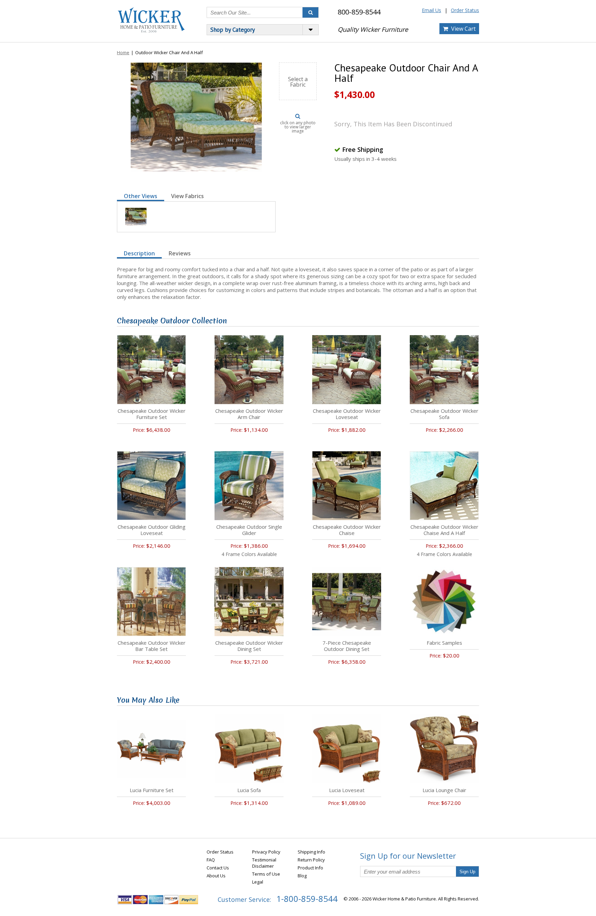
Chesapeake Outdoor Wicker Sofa (444, 413)
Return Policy (311, 860)
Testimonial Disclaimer (264, 863)
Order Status (465, 10)
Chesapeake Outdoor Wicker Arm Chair (249, 413)
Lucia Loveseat (347, 790)
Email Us (431, 10)
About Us (216, 876)
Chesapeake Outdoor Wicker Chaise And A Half (444, 529)
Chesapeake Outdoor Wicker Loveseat (347, 413)
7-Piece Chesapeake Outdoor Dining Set (346, 645)
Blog (302, 876)
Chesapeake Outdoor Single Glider (249, 529)
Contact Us (218, 868)
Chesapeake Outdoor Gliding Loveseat (152, 529)
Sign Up (467, 871)
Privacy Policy (266, 852)
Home (123, 52)
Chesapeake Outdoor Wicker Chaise (347, 529)
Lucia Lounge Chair (444, 790)
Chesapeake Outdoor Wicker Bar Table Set (152, 645)
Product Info (310, 868)
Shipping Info (311, 852)
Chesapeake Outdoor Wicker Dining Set (249, 645)
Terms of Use (266, 874)
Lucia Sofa (249, 790)
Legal (257, 882)
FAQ (211, 860)
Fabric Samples (444, 642)
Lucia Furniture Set (151, 790)
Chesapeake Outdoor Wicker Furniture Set (152, 413)
